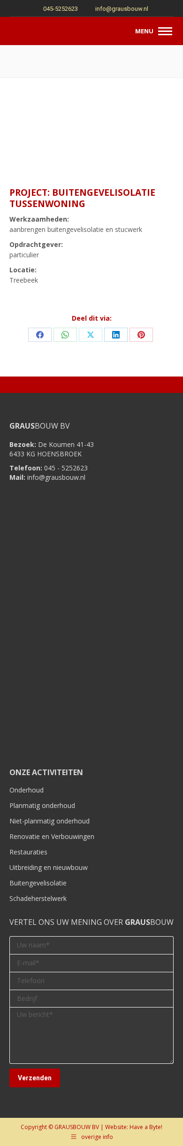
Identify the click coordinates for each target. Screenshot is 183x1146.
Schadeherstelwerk (38, 898)
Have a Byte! (146, 1127)
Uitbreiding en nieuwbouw (48, 867)
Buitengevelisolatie (38, 882)
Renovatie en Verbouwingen (51, 836)
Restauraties (28, 851)
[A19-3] (146, 138)
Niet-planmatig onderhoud (49, 820)
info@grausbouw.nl (121, 8)
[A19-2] (91, 138)
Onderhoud (26, 789)
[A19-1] (36, 138)
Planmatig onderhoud (42, 805)
